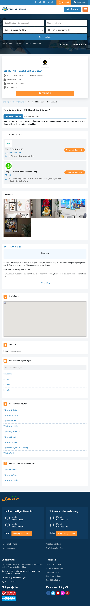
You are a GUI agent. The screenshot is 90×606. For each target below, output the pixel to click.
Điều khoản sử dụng (53, 576)
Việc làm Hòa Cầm (10, 475)
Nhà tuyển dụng (18, 102)
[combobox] (23, 30)
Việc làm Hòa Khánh (11, 469)
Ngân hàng (37, 43)
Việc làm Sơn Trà (10, 421)
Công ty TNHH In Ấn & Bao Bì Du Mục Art (23, 71)
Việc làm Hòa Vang (10, 442)
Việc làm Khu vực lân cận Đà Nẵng (16, 448)
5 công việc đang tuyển (74, 172)
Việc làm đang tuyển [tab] (13, 116)
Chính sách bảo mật (53, 564)
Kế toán (28, 43)
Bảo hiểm (7, 390)
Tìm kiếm (47, 37)
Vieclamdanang (9, 548)
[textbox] (23, 30)
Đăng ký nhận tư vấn (21, 533)
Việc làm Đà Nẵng (10, 544)
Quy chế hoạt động (53, 580)
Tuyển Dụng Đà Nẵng (54, 548)
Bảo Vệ (6, 379)
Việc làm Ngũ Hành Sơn (12, 431)
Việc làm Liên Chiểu (11, 426)
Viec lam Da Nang (53, 544)
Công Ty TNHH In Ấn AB (14, 149)
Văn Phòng (20, 43)
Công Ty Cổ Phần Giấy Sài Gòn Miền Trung (21, 172)
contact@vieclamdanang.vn (15, 578)
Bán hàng (7, 385)
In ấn (19, 153)
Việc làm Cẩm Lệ (10, 437)
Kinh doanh (10, 43)
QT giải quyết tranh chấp (55, 568)
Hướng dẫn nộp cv (52, 572)
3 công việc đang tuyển (74, 150)
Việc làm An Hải (9, 453)
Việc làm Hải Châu (10, 410)
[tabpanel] (45, 123)
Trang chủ (5, 102)
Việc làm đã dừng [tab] (31, 116)
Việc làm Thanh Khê (11, 415)
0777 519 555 (10, 581)
